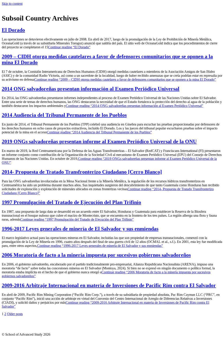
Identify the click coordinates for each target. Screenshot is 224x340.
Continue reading (69, 47)
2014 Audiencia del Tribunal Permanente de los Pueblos (64, 115)
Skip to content (12, 3)
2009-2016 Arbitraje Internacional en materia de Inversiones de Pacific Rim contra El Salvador (109, 285)
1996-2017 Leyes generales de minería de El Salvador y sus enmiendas (80, 229)
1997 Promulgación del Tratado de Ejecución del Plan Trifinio (71, 202)
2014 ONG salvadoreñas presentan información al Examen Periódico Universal (90, 89)
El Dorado (13, 30)
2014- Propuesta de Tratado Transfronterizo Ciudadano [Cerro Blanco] (82, 172)
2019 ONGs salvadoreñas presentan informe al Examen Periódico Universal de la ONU (99, 141)
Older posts (15, 314)
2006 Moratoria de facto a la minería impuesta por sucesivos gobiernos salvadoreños (96, 255)
